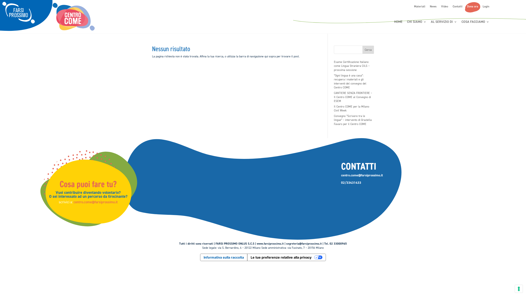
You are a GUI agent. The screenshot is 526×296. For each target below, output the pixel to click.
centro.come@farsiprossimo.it (96, 202)
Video (444, 6)
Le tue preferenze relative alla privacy (281, 257)
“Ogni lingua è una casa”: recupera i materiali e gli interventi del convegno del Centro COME (350, 82)
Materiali (419, 6)
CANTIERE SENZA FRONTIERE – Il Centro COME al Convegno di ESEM (353, 97)
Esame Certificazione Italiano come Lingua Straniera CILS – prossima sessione (352, 66)
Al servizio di (442, 22)
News (433, 6)
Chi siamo (414, 22)
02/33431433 (351, 182)
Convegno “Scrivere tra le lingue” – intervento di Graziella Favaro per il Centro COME (353, 120)
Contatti (458, 6)
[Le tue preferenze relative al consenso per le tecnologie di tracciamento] (519, 289)
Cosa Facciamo (473, 22)
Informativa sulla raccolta (224, 257)
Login (486, 6)
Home (398, 22)
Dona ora (472, 6)
